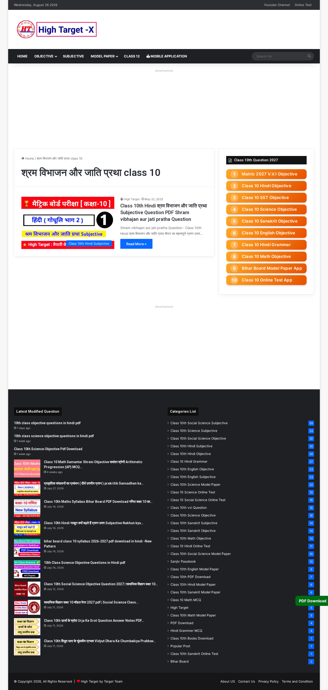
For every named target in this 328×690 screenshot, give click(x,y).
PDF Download (181, 623)
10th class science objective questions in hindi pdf (54, 436)
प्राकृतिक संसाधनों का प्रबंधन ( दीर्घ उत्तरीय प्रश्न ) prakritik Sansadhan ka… (94, 483)
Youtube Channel (277, 5)
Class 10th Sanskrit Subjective (193, 523)
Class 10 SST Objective (265, 197)
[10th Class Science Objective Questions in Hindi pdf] (27, 569)
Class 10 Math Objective (266, 256)
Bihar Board (179, 661)
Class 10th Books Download (191, 638)
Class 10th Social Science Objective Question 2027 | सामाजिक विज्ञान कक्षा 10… (101, 584)
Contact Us (246, 681)
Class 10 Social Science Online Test (197, 500)
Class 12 (132, 56)
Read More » (136, 244)
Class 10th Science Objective (193, 515)
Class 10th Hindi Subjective (191, 446)
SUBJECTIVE (73, 56)
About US (227, 681)
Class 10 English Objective (268, 232)
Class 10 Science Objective (269, 209)
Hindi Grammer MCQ (186, 631)
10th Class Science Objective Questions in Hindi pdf (84, 563)
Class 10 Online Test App (267, 280)
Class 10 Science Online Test (192, 492)
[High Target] (74, 29)
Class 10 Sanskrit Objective (270, 221)
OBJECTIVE (44, 56)
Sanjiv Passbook (183, 561)
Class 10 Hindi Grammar (266, 244)
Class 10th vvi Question (188, 508)
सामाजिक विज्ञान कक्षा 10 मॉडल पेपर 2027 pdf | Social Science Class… (91, 602)
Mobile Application (168, 56)
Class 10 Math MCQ (185, 600)
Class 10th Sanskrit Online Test (194, 654)
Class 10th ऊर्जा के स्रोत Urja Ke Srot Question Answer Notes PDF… (94, 620)
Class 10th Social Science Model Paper (200, 554)
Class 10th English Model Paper (194, 569)
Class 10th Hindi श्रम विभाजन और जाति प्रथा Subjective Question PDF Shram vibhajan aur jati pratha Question (163, 212)
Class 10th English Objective (192, 469)
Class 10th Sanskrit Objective (193, 531)
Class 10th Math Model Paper (193, 615)
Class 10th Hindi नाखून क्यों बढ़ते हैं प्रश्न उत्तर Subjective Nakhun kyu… (93, 523)
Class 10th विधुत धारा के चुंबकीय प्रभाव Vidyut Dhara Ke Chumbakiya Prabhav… (100, 641)
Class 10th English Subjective (193, 477)
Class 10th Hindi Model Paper (193, 584)
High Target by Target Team (101, 681)
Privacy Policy (268, 681)
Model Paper (103, 56)
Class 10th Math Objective (190, 538)
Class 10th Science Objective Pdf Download (48, 449)
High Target (132, 199)
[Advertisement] (164, 107)
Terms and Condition (297, 681)
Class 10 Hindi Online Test (190, 546)
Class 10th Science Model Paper (195, 484)
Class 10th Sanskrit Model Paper (195, 592)
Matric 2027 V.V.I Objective (269, 174)
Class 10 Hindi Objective (266, 185)
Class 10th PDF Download (190, 577)
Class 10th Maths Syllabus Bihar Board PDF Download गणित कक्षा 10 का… (98, 502)
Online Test (303, 5)
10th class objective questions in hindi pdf (47, 423)
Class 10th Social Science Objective (198, 438)
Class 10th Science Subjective (193, 431)
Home (22, 56)
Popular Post (180, 646)
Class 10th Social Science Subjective (199, 423)
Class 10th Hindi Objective (190, 454)
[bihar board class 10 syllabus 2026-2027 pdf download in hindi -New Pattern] (27, 548)
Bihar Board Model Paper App (272, 268)
